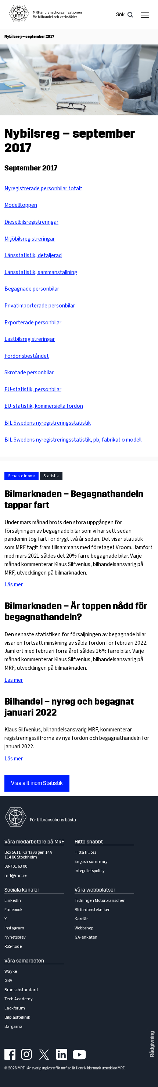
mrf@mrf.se (15, 875)
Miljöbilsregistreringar (29, 239)
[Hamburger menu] (145, 14)
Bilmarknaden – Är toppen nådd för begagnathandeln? (75, 612)
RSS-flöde (13, 946)
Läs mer (13, 584)
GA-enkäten (86, 937)
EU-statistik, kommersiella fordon (43, 406)
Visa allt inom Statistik (37, 783)
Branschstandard (21, 989)
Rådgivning (152, 1044)
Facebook (13, 909)
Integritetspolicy (90, 870)
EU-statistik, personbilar (32, 389)
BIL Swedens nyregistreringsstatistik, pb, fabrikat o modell (72, 440)
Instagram (14, 928)
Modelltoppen (20, 205)
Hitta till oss (85, 852)
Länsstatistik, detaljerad (33, 255)
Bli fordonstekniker (92, 909)
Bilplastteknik (17, 1017)
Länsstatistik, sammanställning (40, 272)
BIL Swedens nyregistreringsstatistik (47, 423)
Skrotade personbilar (29, 372)
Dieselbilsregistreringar (31, 222)
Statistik (51, 476)
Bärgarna (13, 1026)
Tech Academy (18, 999)
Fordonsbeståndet (26, 356)
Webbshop (84, 928)
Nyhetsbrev (15, 937)
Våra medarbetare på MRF (34, 842)
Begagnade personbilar (31, 289)
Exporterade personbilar (32, 322)
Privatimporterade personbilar (39, 306)
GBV (8, 980)
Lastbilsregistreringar (29, 339)
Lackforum (14, 1008)
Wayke (10, 971)
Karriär (81, 919)
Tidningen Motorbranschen (100, 900)
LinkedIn (12, 900)
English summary (91, 861)
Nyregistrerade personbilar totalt (43, 188)
